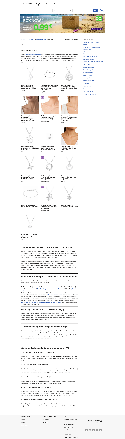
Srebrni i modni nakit (41, 39)
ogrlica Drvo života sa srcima (54, 294)
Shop (95, 10)
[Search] (71, 10)
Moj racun (45, 422)
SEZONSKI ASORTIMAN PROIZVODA (93, 61)
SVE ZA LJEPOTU (30, 39)
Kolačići (66, 430)
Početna (47, 4)
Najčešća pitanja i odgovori (71, 437)
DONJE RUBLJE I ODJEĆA (90, 56)
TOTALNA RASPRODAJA (89, 94)
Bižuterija (86, 83)
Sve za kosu (86, 88)
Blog (55, 4)
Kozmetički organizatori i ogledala (92, 70)
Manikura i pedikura (88, 75)
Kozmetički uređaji (88, 72)
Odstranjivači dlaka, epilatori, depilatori (93, 78)
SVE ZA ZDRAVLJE (88, 91)
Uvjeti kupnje (24, 425)
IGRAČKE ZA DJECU (88, 59)
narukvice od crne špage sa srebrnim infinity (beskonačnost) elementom (41, 302)
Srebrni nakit (87, 86)
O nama (23, 419)
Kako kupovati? (46, 419)
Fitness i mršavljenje (88, 67)
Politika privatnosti (68, 427)
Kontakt (23, 422)
